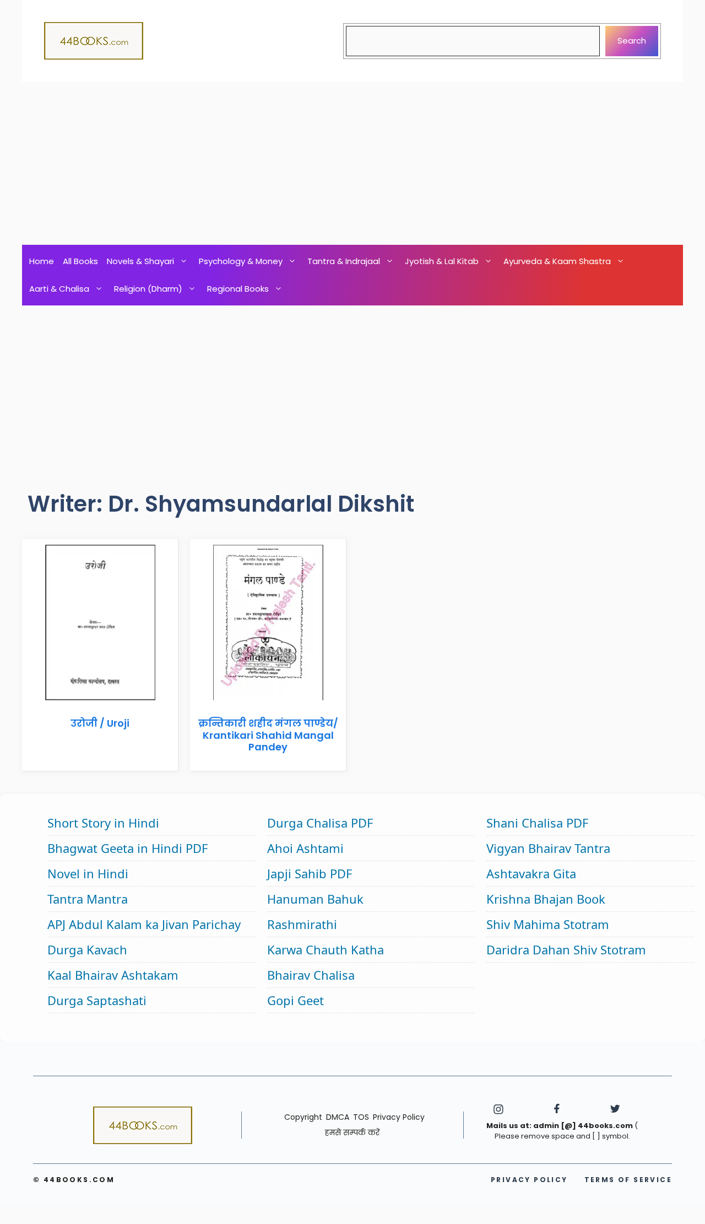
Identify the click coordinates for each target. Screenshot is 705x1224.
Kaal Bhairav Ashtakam (112, 975)
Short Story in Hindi (103, 822)
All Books (80, 261)
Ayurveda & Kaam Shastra (557, 261)
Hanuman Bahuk (315, 898)
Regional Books (238, 288)
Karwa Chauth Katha (325, 949)
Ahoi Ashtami (305, 848)
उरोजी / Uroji (99, 723)
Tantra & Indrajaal (343, 261)
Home (41, 261)
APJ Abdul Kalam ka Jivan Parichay (144, 924)
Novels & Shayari (140, 261)
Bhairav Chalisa (311, 975)
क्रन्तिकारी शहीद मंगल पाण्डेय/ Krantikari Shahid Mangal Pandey (268, 735)
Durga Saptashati (97, 1000)
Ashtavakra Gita (531, 873)
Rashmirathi (302, 924)
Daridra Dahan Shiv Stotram (566, 949)
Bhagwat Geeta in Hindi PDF (127, 848)
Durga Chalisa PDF (320, 822)
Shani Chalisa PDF (537, 822)
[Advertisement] (352, 163)
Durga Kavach (87, 949)
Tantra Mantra (87, 898)
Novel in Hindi (87, 873)
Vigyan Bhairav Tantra (548, 848)
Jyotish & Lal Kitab (442, 261)
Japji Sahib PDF (309, 873)
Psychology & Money (241, 261)
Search (631, 40)
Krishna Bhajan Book (545, 898)
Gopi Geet (295, 1000)
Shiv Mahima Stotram (547, 924)
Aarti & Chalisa (59, 288)
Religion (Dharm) (148, 288)
